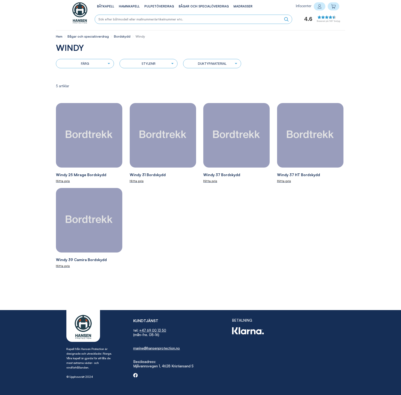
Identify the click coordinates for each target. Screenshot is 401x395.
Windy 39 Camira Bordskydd (81, 259)
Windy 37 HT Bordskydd (298, 174)
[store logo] (75, 13)
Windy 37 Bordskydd (221, 174)
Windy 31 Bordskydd (148, 174)
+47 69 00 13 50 (152, 330)
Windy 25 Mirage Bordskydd (81, 174)
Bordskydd (122, 36)
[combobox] (193, 19)
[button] (316, 20)
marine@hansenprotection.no (156, 348)
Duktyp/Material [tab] (212, 63)
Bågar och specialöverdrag (89, 36)
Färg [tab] (85, 63)
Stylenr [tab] (148, 63)
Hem (59, 36)
